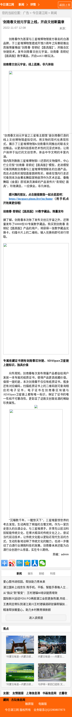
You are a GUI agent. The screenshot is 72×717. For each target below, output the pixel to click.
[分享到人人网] (35, 563)
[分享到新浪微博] (12, 563)
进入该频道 (36, 617)
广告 (26, 13)
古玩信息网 (18, 699)
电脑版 (42, 703)
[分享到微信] (42, 563)
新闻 (54, 13)
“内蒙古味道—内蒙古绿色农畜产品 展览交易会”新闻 (33, 684)
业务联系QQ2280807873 (49, 709)
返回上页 (64, 5)
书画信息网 (49, 693)
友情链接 (18, 693)
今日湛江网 (7, 4)
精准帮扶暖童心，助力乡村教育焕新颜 (27, 609)
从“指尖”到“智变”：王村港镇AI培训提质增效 (30, 592)
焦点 (6, 628)
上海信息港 (33, 693)
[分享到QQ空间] (27, 563)
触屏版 (29, 703)
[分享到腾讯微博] (19, 563)
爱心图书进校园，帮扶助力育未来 (24, 581)
